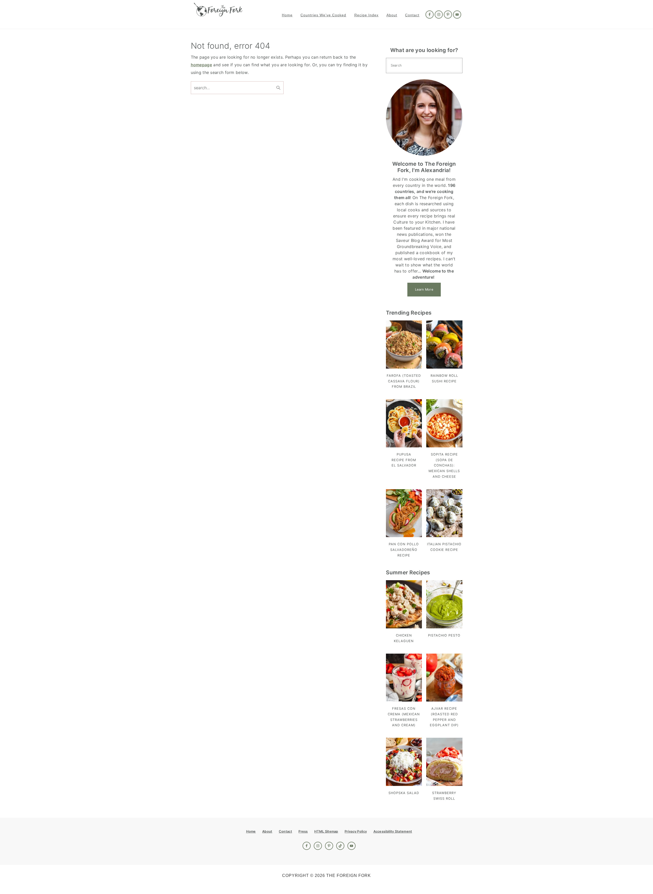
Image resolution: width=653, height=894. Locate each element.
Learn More (424, 289)
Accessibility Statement (392, 831)
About (267, 831)
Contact (285, 831)
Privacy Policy (356, 831)
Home (251, 831)
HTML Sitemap (326, 831)
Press (303, 831)
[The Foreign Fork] (218, 14)
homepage (201, 64)
